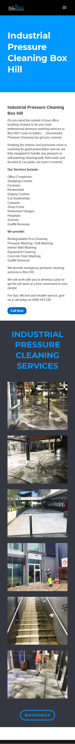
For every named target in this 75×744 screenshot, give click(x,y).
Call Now (17, 310)
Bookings (37, 715)
